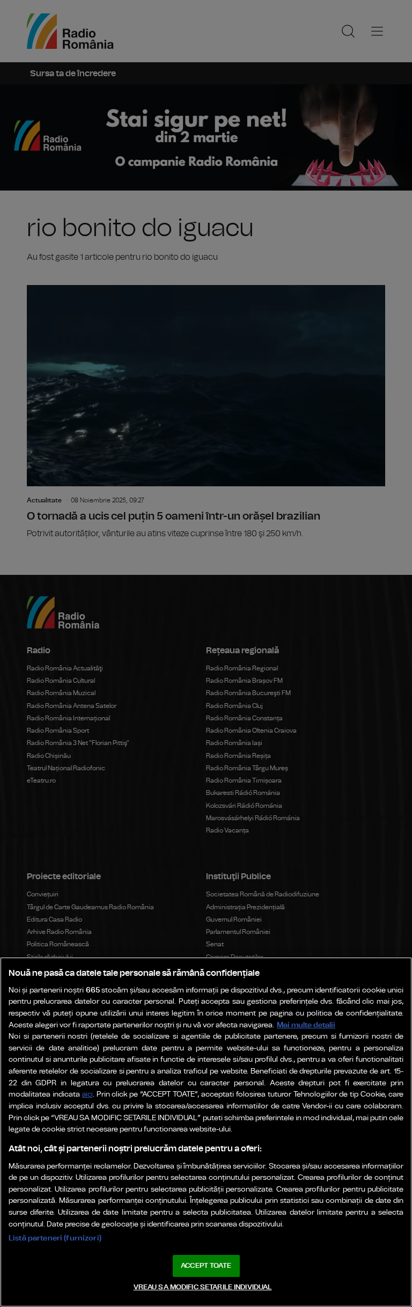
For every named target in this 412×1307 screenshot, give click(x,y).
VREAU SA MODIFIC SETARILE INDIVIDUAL (203, 1287)
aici (87, 1094)
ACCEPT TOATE (206, 1265)
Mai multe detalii (306, 1025)
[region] (206, 1132)
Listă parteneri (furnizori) (55, 1238)
